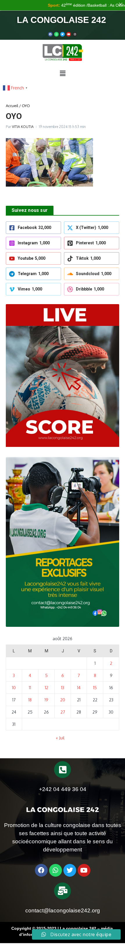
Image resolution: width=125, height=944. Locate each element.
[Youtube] (68, 34)
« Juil (60, 737)
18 (30, 699)
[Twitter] (62, 34)
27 (62, 712)
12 (46, 687)
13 (62, 687)
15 (95, 687)
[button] (62, 73)
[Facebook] (50, 34)
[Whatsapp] (56, 34)
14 (79, 687)
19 (46, 699)
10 (14, 687)
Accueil (12, 105)
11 (30, 687)
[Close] (120, 4)
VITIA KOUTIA (23, 126)
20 (62, 699)
